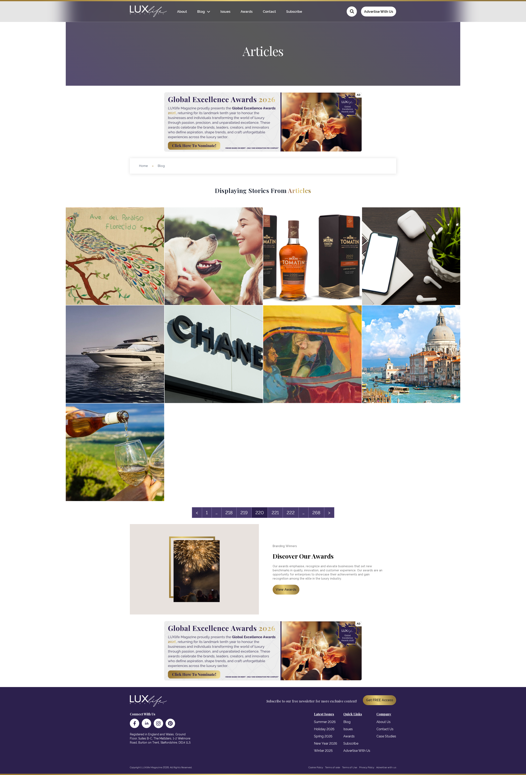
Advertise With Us (378, 12)
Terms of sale (332, 767)
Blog (201, 12)
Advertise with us (386, 767)
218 (229, 512)
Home (143, 166)
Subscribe (294, 12)
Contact (269, 12)
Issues (225, 12)
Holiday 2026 (324, 729)
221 (275, 512)
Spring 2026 (323, 736)
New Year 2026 (325, 743)
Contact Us (384, 729)
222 (291, 512)
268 (316, 512)
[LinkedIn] (146, 723)
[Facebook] (134, 723)
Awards (247, 12)
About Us (383, 722)
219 (244, 512)
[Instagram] (158, 723)
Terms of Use (349, 767)
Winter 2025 (323, 751)
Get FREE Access (379, 700)
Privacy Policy (366, 767)
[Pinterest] (170, 723)
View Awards (286, 589)
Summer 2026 (325, 722)
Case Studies (386, 736)
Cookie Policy (315, 767)
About (182, 12)
